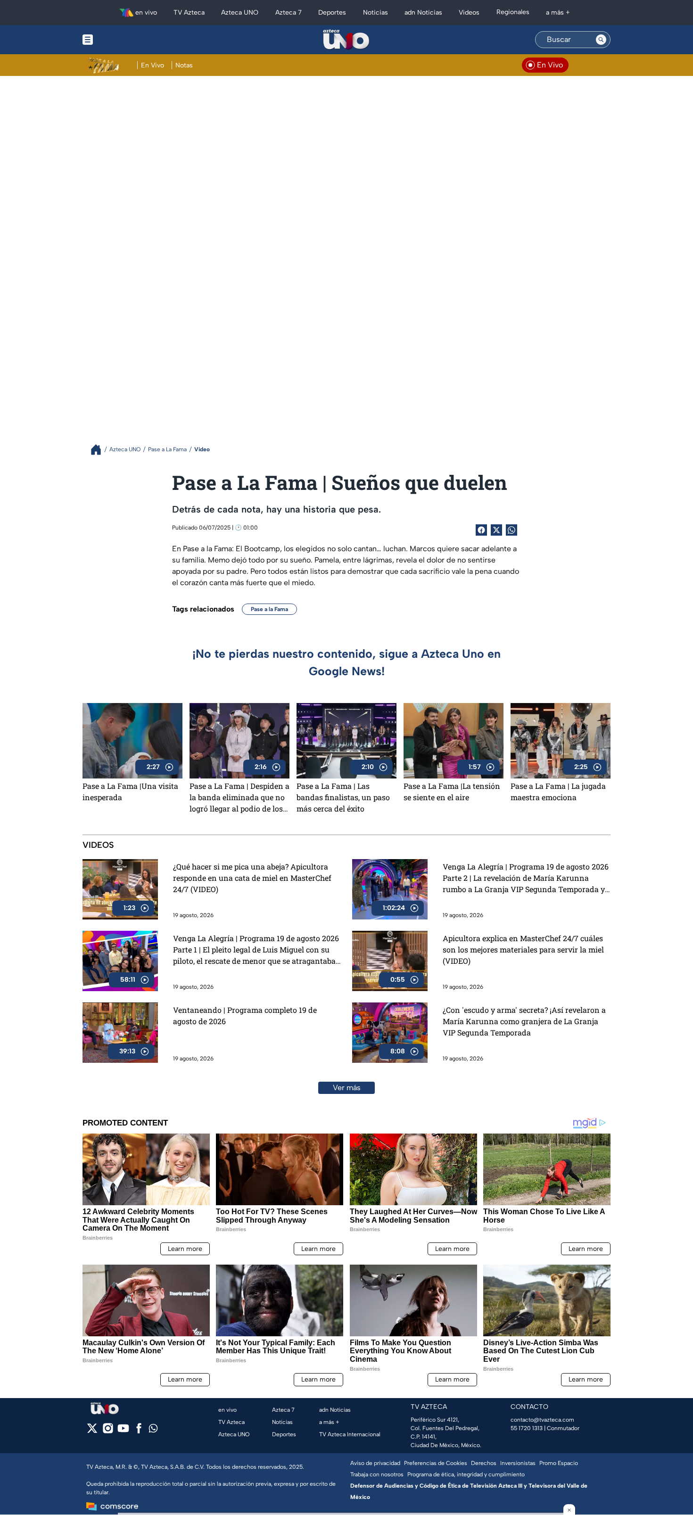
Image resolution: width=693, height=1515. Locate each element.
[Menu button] (120, 39)
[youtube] (123, 1431)
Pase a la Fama (269, 609)
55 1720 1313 (527, 1428)
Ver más (347, 1087)
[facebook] (139, 1431)
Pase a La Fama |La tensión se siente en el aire (452, 791)
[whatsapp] (153, 1430)
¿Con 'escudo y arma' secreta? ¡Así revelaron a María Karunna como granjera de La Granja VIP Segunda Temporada (524, 1021)
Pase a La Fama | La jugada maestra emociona (558, 791)
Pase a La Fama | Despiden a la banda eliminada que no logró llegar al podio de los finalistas (239, 797)
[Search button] (601, 39)
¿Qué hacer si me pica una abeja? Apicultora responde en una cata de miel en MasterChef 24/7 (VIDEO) (252, 877)
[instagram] (108, 1431)
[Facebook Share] (481, 530)
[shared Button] (511, 530)
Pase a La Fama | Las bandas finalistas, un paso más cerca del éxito (343, 797)
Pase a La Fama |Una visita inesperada (130, 791)
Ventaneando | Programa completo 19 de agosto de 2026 (245, 1015)
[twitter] (92, 1431)
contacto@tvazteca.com (542, 1419)
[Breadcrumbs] (99, 449)
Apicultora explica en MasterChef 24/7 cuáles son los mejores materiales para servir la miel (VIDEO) (523, 949)
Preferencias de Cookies (435, 1463)
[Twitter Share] (496, 530)
